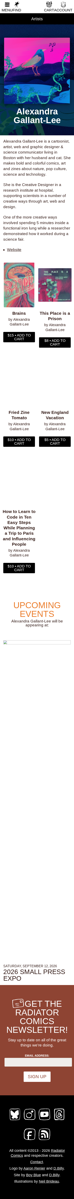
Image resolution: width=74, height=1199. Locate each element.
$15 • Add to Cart (19, 337)
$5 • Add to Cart (55, 442)
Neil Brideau (49, 1181)
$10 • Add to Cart (19, 442)
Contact (36, 1162)
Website (14, 249)
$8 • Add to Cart (55, 342)
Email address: (37, 1055)
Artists (37, 19)
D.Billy (58, 1168)
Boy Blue (33, 1175)
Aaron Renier (34, 1168)
